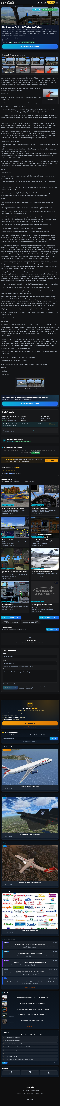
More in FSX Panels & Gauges (50, 618)
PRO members (52, 424)
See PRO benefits (50, 460)
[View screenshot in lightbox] (56, 22)
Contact (23, 1090)
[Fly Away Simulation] (8, 2)
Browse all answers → (30, 987)
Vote (5, 1062)
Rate (14, 38)
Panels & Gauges (30, 6)
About (28, 1090)
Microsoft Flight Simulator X (16, 6)
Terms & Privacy (35, 1090)
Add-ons (4, 6)
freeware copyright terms (33, 430)
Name (5, 653)
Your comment (7, 668)
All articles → (30, 1026)
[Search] (38, 2)
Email (4, 660)
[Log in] (45, 2)
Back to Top (30, 1099)
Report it (53, 430)
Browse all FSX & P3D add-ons (12, 618)
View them (36, 452)
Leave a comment (53, 629)
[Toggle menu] (57, 2)
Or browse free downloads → (30, 726)
